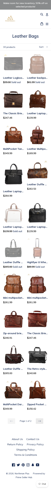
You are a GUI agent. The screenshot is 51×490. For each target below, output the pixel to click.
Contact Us (32, 439)
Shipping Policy (25, 449)
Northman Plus (22, 473)
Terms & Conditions (25, 454)
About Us (17, 439)
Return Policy (15, 444)
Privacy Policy (35, 444)
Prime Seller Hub (24, 477)
